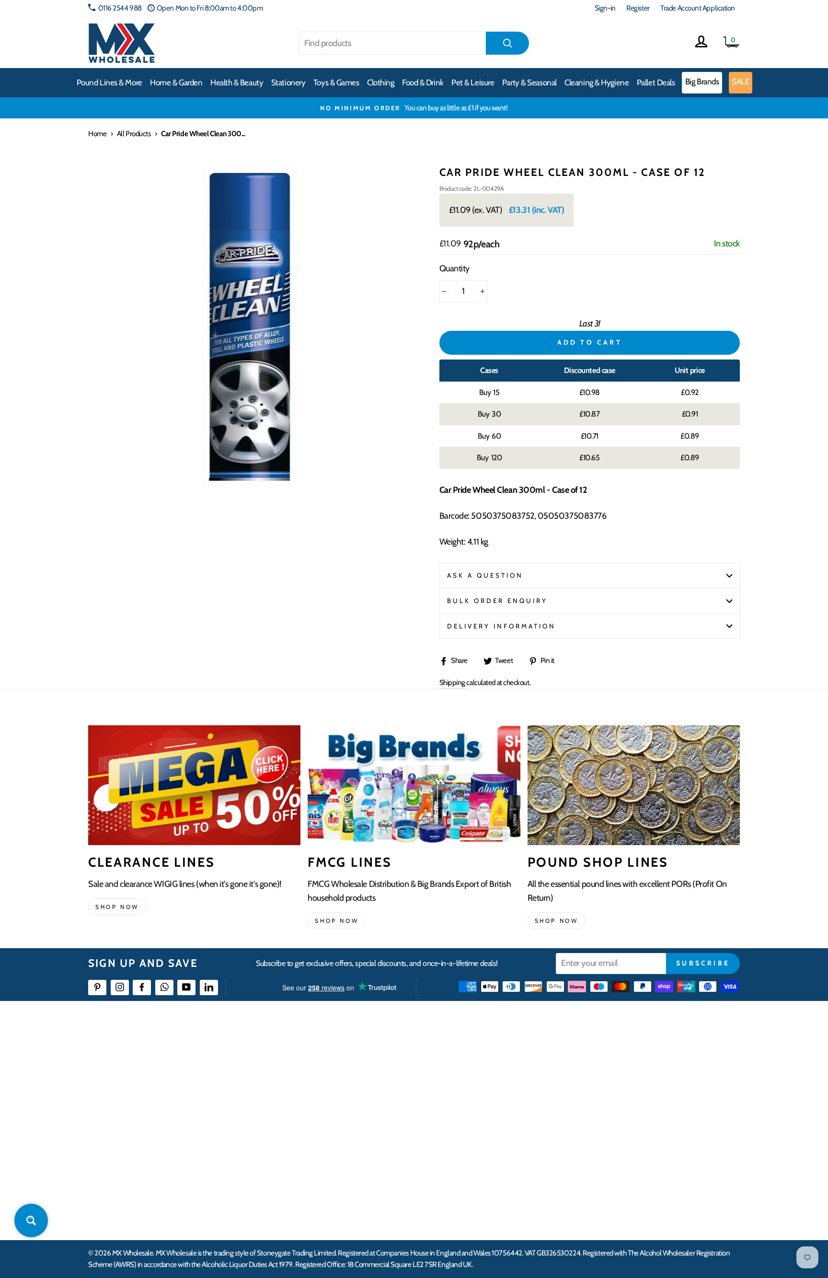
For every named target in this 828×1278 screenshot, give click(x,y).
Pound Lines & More (109, 82)
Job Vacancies (621, 1144)
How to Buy (329, 1075)
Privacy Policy (332, 1162)
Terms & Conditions (339, 1144)
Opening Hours (624, 1075)
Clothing (380, 82)
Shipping (452, 682)
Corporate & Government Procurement (368, 1110)
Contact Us (618, 1057)
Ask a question (485, 575)
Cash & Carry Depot (629, 1092)
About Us (470, 1057)
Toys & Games (336, 82)
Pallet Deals (656, 82)
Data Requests (623, 1196)
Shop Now (556, 920)
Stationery (288, 82)
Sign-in (605, 7)
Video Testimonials (483, 1075)
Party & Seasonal (529, 82)
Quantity (454, 268)
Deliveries (326, 1092)
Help (319, 1057)
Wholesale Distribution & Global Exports (368, 1127)
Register (637, 7)
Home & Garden (176, 82)
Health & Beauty (236, 82)
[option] (414, 108)
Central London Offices (635, 1110)
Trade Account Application (697, 7)
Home (97, 133)
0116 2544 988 (120, 7)
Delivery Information (501, 626)
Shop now (117, 906)
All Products (134, 133)
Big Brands (702, 81)
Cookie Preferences (630, 1179)
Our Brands (473, 1092)
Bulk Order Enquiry (497, 600)
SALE (740, 81)
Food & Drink (423, 82)
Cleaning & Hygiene (596, 82)
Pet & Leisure (472, 82)
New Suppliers (623, 1162)
